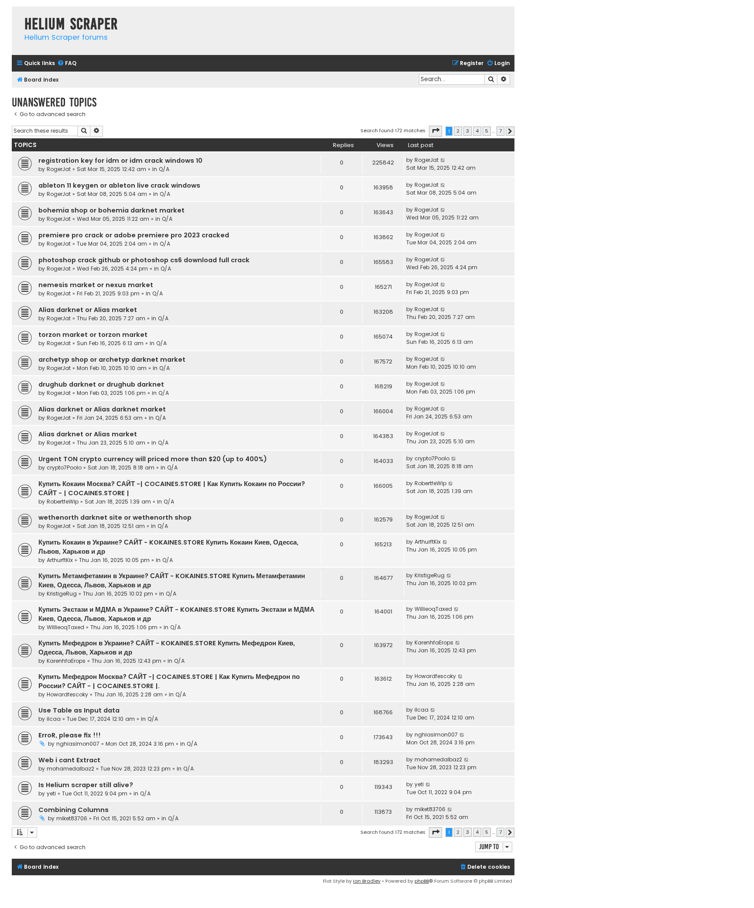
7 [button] (500, 130)
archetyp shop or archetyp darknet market (111, 359)
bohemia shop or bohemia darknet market (111, 210)
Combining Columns (73, 809)
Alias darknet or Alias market (87, 309)
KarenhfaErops (66, 661)
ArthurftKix (60, 560)
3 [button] (467, 130)
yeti (51, 793)
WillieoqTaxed (65, 627)
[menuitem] (66, 63)
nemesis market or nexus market (95, 285)
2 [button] (457, 130)
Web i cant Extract (69, 760)
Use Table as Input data (79, 710)
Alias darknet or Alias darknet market (102, 409)
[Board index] (16, 15)
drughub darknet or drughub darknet (101, 384)
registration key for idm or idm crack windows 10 (120, 160)
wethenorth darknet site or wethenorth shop (115, 517)
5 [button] (486, 130)
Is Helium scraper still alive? (85, 785)
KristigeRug (62, 593)
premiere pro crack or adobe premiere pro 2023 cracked (133, 235)
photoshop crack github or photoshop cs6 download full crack (144, 260)
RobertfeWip (63, 501)
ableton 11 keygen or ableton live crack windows (119, 185)
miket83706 (71, 818)
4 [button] (477, 130)
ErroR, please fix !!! (69, 735)
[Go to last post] (443, 160)
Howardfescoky (67, 694)
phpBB (422, 880)
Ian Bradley (366, 880)
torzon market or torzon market (92, 334)
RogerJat (59, 169)
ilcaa (54, 719)
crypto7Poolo (64, 467)
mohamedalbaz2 (70, 768)
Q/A (164, 169)
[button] (435, 131)
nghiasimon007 (77, 743)
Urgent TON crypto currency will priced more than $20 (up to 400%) (152, 459)
